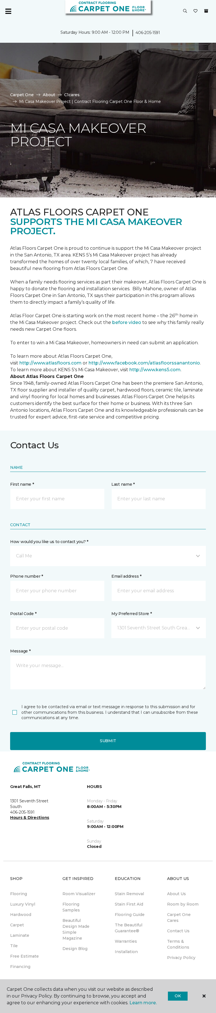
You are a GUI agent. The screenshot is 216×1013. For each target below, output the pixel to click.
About (49, 94)
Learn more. (143, 1002)
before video (127, 322)
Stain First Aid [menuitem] (129, 904)
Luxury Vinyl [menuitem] (22, 904)
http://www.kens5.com (155, 369)
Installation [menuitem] (126, 951)
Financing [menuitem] (20, 966)
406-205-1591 (148, 32)
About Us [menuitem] (176, 893)
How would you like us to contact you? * (49, 542)
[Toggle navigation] (8, 11)
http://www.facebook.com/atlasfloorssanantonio (144, 363)
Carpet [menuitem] (17, 925)
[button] (185, 11)
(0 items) (206, 11)
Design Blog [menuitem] (74, 948)
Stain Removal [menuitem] (129, 893)
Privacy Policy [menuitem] (181, 957)
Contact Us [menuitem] (178, 930)
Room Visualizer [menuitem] (78, 893)
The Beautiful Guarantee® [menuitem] (128, 927)
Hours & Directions (29, 817)
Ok (178, 995)
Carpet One (22, 94)
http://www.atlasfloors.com (50, 363)
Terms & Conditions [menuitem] (178, 944)
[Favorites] (195, 11)
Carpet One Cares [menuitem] (179, 917)
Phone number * (26, 576)
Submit (108, 740)
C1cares (72, 94)
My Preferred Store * (131, 614)
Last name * (123, 484)
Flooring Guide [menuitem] (130, 914)
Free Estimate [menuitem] (24, 956)
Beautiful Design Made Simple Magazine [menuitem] (75, 929)
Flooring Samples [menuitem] (71, 907)
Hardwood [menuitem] (20, 914)
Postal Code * (23, 614)
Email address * (126, 576)
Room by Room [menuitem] (183, 904)
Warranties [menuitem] (126, 941)
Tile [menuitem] (14, 945)
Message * (20, 651)
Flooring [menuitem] (18, 893)
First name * (22, 484)
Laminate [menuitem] (19, 935)
